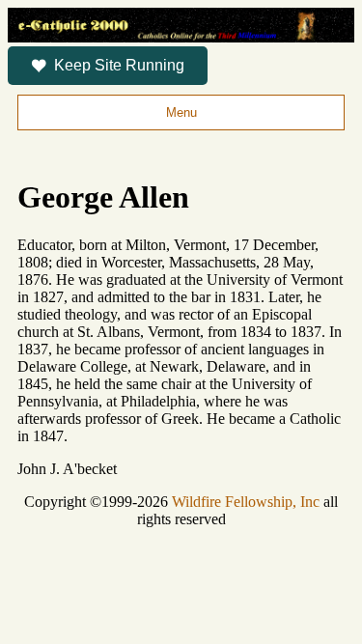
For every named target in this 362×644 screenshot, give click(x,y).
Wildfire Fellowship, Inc (246, 501)
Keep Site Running (119, 65)
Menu (181, 112)
